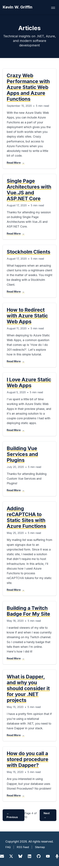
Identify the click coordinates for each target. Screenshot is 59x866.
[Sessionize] (57, 856)
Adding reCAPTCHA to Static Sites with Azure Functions (26, 517)
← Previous (12, 815)
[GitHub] (39, 856)
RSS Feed (23, 847)
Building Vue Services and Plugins (22, 454)
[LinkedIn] (29, 856)
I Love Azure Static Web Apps (29, 382)
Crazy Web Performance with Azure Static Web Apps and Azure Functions (28, 87)
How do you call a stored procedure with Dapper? (27, 759)
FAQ (8, 847)
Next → (47, 815)
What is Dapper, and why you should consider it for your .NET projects (28, 688)
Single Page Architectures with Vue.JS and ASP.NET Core (29, 189)
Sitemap (40, 847)
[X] (11, 856)
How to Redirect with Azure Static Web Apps (27, 315)
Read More (16, 162)
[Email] (2, 856)
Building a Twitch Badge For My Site (28, 611)
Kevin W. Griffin (17, 7)
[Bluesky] (20, 856)
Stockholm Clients (28, 252)
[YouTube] (48, 856)
